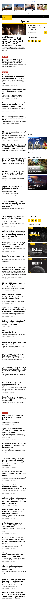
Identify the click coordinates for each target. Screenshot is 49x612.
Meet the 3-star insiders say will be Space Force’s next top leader (13, 417)
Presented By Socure (32, 188)
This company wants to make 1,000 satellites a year (13, 332)
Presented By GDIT (32, 172)
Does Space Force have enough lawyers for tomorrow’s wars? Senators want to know (13, 244)
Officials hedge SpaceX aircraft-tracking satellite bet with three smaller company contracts (14, 147)
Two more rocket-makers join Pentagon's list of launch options (13, 218)
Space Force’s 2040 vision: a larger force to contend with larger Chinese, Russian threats (14, 486)
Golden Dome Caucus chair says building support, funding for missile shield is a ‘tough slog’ (14, 76)
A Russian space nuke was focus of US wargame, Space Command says (12, 525)
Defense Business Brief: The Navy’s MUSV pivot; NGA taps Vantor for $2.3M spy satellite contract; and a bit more (13, 595)
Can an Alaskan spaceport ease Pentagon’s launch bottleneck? (14, 159)
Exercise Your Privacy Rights (42, 1)
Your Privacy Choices (28, 1)
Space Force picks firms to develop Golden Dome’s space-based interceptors (13, 430)
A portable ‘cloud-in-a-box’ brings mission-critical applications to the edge (35, 170)
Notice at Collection (18, 1)
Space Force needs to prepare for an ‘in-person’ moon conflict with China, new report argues (14, 309)
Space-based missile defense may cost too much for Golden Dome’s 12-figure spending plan (14, 460)
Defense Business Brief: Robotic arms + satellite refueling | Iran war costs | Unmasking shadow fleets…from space (14, 500)
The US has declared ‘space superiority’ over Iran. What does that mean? (12, 568)
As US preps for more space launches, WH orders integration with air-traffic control (12, 40)
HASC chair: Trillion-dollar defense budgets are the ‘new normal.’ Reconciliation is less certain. (13, 540)
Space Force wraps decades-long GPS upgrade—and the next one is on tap (14, 399)
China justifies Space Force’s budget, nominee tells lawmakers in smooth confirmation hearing (12, 189)
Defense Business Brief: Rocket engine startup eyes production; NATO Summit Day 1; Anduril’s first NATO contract (14, 233)
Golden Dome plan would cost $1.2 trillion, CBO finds (13, 355)
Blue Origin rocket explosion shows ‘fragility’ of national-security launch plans (13, 296)
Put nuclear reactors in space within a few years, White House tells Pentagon (13, 511)
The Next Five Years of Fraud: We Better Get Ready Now (36, 186)
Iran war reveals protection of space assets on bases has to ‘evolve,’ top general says (13, 104)
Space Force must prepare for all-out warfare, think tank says (14, 257)
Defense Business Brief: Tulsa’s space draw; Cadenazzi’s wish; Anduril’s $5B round (13, 323)
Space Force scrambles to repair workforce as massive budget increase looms (14, 445)
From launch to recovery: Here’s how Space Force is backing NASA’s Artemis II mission (14, 581)
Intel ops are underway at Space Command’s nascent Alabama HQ (14, 91)
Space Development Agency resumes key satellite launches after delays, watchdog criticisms (13, 204)
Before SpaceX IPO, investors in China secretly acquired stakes (14, 268)
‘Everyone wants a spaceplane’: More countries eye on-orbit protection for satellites (14, 554)
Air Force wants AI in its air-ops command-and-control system (13, 384)
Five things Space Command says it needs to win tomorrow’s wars (14, 118)
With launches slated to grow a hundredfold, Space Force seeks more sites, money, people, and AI (14, 370)
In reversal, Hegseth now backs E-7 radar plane (14, 343)
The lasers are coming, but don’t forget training (14, 133)
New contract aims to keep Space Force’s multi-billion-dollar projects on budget (12, 61)
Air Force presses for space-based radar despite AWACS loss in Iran (14, 473)
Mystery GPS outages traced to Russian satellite (13, 284)
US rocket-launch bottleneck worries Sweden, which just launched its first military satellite (13, 174)
